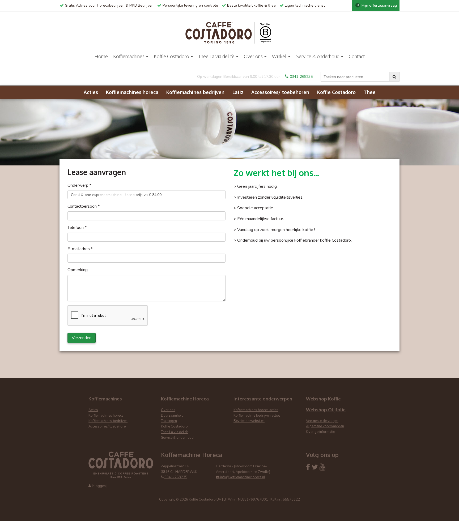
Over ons (253, 56)
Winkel (279, 56)
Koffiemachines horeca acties (255, 410)
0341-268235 (301, 76)
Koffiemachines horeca (132, 92)
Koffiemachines (128, 56)
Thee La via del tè (216, 56)
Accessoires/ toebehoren (280, 92)
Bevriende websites (249, 420)
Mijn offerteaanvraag (377, 5)
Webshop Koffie (323, 399)
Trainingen (169, 420)
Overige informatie (320, 431)
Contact (357, 56)
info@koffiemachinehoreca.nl (242, 477)
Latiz (237, 92)
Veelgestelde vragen (322, 420)
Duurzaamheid (172, 415)
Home (101, 56)
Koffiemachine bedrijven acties (256, 415)
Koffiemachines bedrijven (195, 92)
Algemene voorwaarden (325, 426)
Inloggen (99, 486)
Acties (91, 92)
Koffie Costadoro (171, 56)
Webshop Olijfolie (326, 409)
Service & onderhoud (317, 56)
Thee (370, 92)
